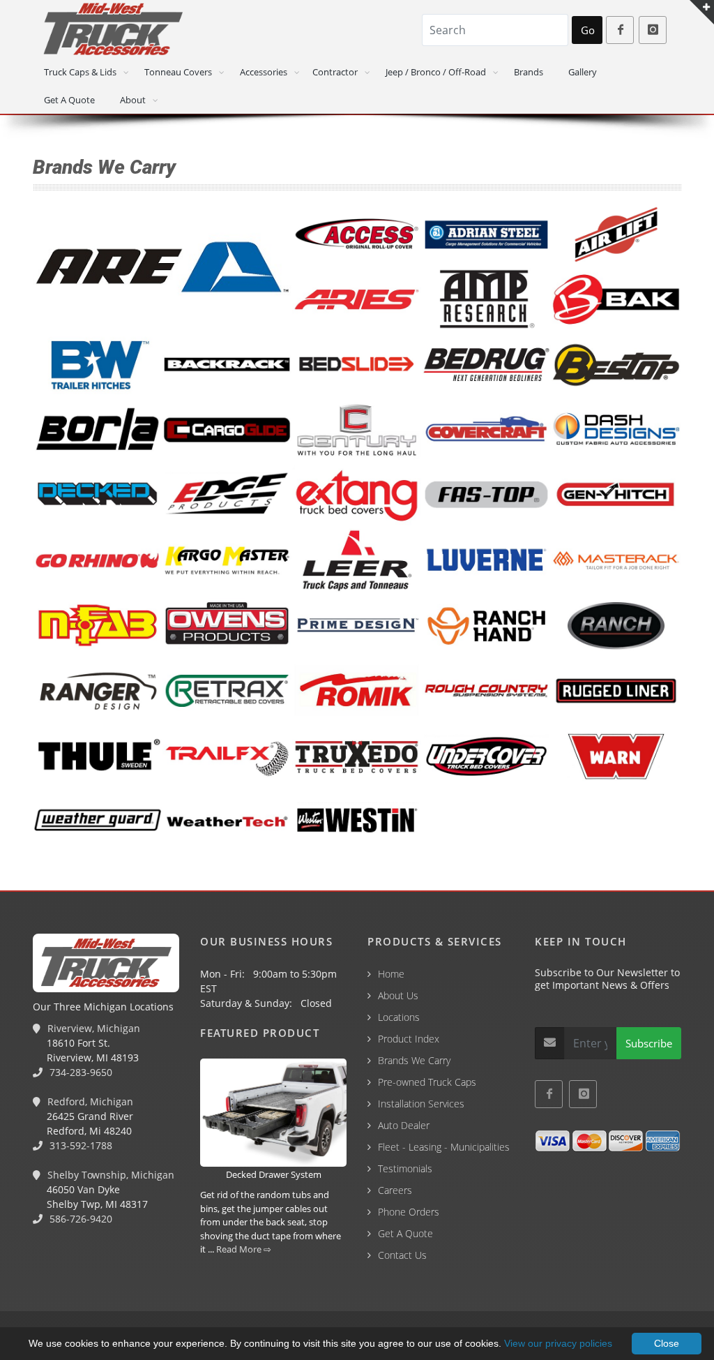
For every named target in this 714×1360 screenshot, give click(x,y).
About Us (398, 995)
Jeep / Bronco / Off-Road (436, 72)
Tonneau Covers (178, 72)
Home (391, 973)
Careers (395, 1190)
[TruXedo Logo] (357, 757)
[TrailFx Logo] (227, 756)
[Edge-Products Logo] (227, 495)
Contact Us (402, 1255)
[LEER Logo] (357, 561)
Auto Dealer (404, 1125)
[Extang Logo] (357, 496)
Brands (528, 72)
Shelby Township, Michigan (109, 1174)
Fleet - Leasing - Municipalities (444, 1146)
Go (588, 30)
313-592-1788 (79, 1145)
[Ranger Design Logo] (97, 691)
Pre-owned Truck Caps (427, 1082)
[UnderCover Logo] (487, 757)
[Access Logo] (357, 235)
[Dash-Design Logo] (616, 430)
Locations (399, 1017)
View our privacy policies (558, 1343)
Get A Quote (69, 100)
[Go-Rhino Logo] (97, 561)
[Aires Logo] (357, 300)
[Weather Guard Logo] (97, 822)
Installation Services (421, 1103)
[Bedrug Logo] (487, 365)
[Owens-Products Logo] (227, 626)
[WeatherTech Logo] (227, 822)
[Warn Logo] (616, 757)
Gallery (582, 72)
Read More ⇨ (243, 1249)
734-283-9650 (79, 1072)
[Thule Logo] (97, 756)
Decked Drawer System (273, 1174)
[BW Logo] (97, 365)
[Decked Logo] (97, 495)
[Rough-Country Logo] (487, 691)
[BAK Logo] (616, 300)
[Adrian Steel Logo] (487, 235)
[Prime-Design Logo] (357, 626)
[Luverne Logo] (487, 561)
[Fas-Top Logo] (487, 496)
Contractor (335, 72)
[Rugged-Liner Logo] (616, 691)
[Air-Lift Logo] (616, 235)
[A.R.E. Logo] (162, 267)
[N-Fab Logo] (97, 626)
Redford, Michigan (89, 1101)
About (133, 100)
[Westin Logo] (357, 822)
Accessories (263, 72)
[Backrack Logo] (227, 365)
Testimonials (405, 1168)
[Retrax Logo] (227, 691)
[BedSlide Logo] (357, 365)
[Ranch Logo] (616, 626)
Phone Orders (408, 1211)
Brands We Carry (414, 1060)
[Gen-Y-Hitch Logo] (616, 496)
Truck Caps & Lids (80, 72)
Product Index (408, 1038)
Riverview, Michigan (92, 1028)
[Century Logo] (357, 430)
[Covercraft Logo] (487, 430)
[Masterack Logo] (616, 561)
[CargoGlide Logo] (227, 430)
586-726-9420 (79, 1218)
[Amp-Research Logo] (487, 300)
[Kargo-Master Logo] (227, 561)
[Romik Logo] (357, 691)
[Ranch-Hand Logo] (487, 626)
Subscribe (648, 1043)
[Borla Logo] (97, 430)
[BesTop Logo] (616, 365)
